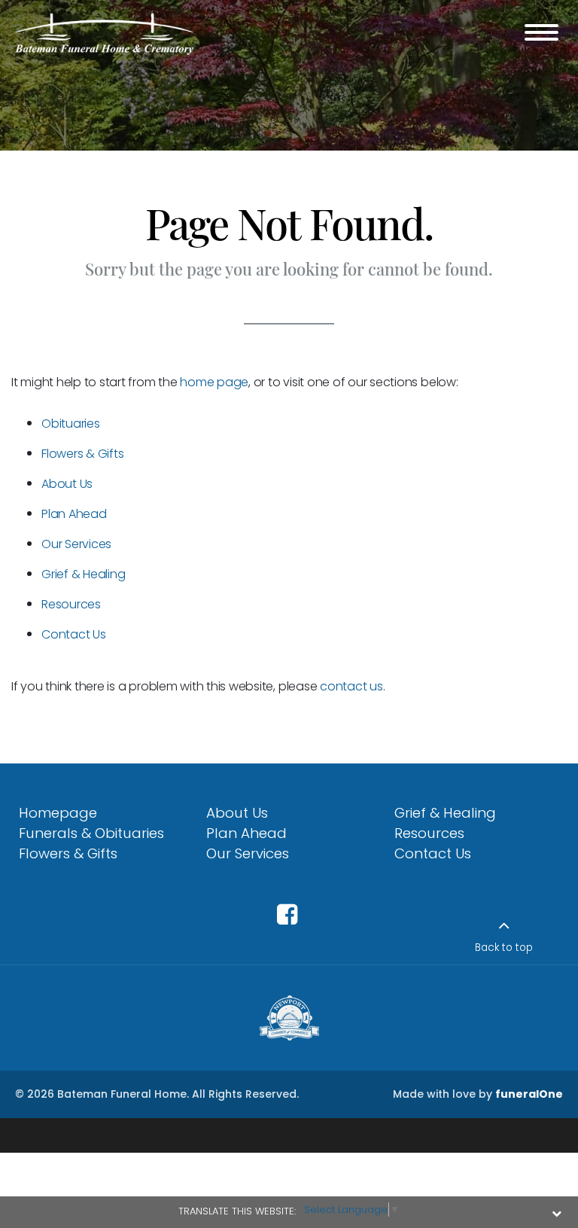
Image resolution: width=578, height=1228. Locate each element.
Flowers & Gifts (82, 453)
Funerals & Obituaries (91, 833)
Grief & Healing (83, 574)
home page (214, 382)
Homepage (58, 812)
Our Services (76, 544)
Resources (71, 604)
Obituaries (70, 423)
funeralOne (529, 1094)
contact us (351, 686)
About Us (67, 483)
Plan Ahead (74, 514)
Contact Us (73, 634)
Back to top (504, 947)
